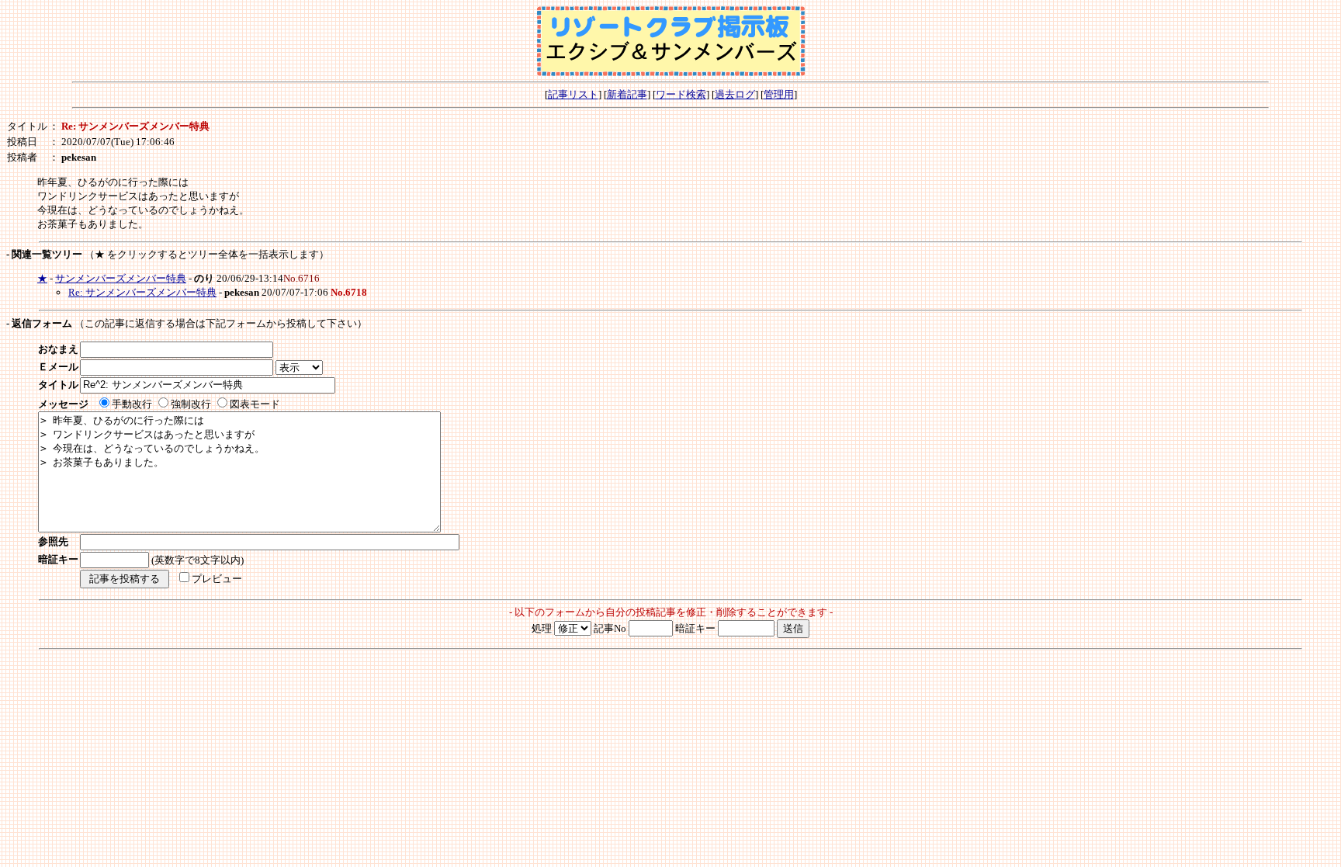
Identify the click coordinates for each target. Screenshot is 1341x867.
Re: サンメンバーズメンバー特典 (142, 292)
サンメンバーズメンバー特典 (120, 278)
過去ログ (735, 94)
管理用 (779, 94)
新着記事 (627, 94)
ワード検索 (681, 94)
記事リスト (573, 94)
